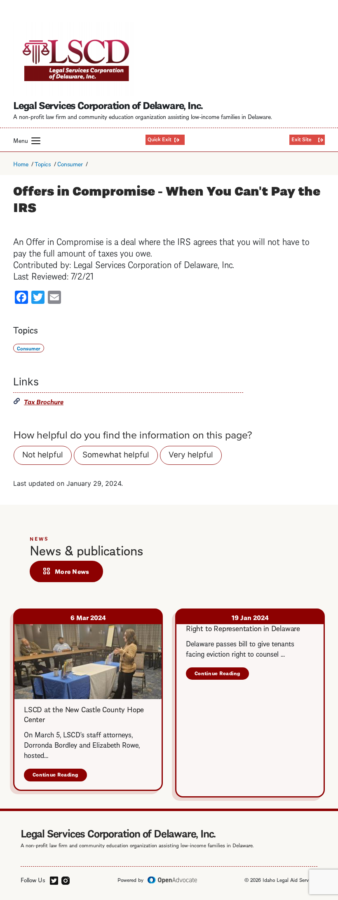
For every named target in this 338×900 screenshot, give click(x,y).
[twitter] (54, 879)
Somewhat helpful (115, 454)
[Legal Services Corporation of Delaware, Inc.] (75, 59)
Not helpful (42, 454)
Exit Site (301, 139)
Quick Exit (159, 139)
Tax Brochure (43, 401)
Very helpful (191, 454)
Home (20, 163)
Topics (43, 163)
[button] (35, 141)
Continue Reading (60, 775)
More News (72, 571)
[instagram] (65, 879)
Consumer (70, 163)
